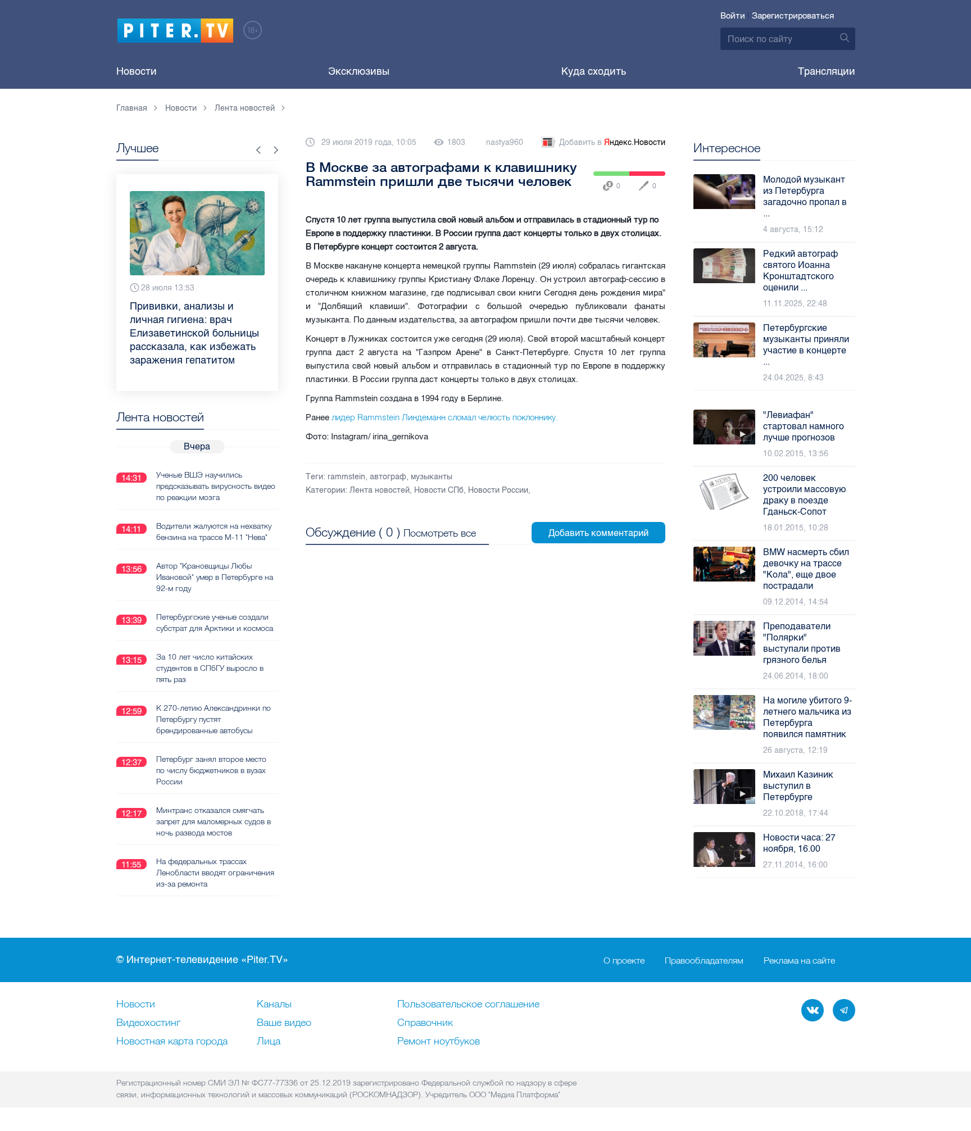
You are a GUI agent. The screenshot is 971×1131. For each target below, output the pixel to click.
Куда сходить (593, 71)
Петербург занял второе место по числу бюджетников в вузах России (211, 770)
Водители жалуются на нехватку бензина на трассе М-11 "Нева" (213, 531)
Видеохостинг (148, 1023)
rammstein (346, 477)
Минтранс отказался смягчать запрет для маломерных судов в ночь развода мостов (213, 821)
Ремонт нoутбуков (438, 1041)
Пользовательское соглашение (468, 1004)
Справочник (425, 1023)
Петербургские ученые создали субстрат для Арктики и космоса (214, 622)
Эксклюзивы (358, 71)
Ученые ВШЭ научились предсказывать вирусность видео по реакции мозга (215, 486)
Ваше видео (284, 1023)
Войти (732, 16)
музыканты (431, 477)
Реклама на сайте (799, 960)
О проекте (624, 960)
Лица (268, 1041)
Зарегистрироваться (793, 16)
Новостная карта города (172, 1041)
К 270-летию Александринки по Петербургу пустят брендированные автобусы (213, 719)
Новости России (498, 490)
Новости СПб (439, 490)
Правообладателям (704, 960)
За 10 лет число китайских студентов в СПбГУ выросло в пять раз (210, 668)
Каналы (274, 1004)
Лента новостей (380, 490)
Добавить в (612, 142)
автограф (388, 477)
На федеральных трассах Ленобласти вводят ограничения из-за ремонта (215, 872)
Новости (136, 71)
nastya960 (504, 142)
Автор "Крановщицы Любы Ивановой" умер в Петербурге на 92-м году (214, 577)
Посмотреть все (439, 532)
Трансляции (826, 71)
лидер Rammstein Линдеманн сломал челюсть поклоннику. (445, 417)
